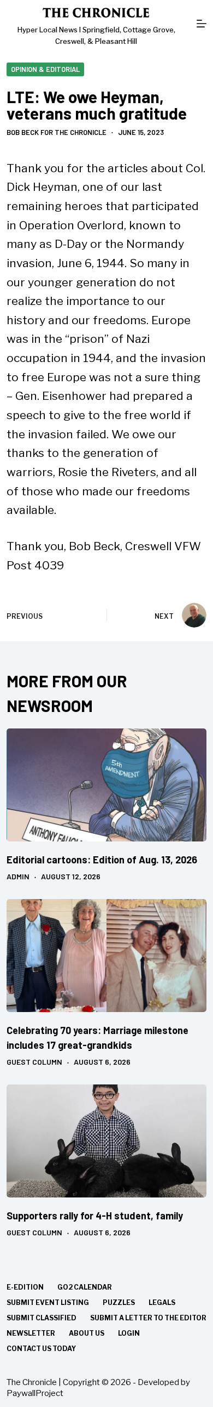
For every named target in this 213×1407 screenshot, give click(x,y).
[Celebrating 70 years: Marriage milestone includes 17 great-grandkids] (107, 955)
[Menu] (201, 24)
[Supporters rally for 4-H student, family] (107, 1140)
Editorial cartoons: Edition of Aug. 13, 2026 (102, 860)
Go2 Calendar (84, 1287)
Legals (162, 1302)
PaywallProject (35, 1393)
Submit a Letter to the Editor (148, 1318)
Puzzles (119, 1302)
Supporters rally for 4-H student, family (95, 1216)
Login (129, 1333)
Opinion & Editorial (45, 69)
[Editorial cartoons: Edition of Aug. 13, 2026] (107, 784)
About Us (86, 1333)
